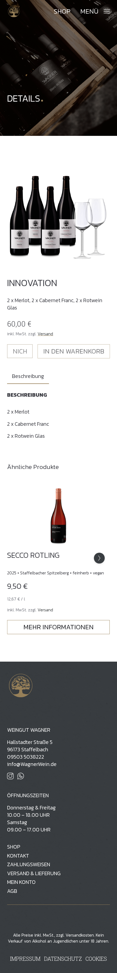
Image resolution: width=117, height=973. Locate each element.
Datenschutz (63, 958)
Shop (62, 11)
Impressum (25, 958)
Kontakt (18, 855)
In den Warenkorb (73, 351)
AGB (12, 891)
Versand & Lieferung (34, 873)
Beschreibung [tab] (28, 376)
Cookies (96, 958)
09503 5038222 (25, 757)
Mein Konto (21, 882)
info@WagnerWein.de (32, 764)
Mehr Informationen (58, 627)
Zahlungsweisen (28, 864)
